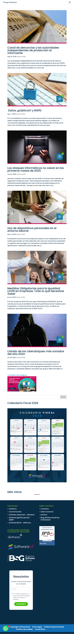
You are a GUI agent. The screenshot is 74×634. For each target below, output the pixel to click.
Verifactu (13, 509)
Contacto (45, 509)
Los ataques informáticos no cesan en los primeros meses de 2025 (35, 169)
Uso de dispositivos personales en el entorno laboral (31, 229)
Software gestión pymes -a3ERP (20, 518)
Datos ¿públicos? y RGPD (24, 110)
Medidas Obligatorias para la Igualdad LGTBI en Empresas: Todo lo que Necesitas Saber (35, 291)
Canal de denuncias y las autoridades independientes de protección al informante (33, 50)
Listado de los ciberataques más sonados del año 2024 (35, 352)
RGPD (24, 57)
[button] (5, 628)
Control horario (15, 512)
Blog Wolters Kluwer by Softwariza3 (50, 518)
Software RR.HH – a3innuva (20, 523)
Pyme (19, 57)
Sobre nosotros (47, 512)
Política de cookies (24, 629)
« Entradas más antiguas (17, 375)
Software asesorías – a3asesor (22, 515)
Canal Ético (40, 629)
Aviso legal (37, 627)
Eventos (44, 515)
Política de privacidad (54, 627)
